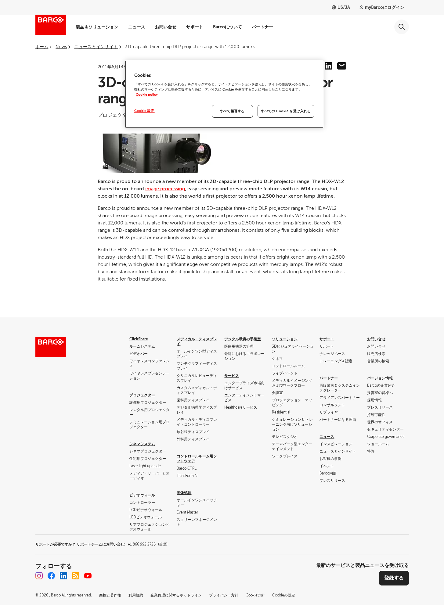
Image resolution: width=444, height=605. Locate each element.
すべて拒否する (232, 111)
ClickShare (138, 339)
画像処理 (184, 493)
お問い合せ (165, 26)
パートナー (262, 26)
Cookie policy (147, 95)
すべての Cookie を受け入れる (286, 111)
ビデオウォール (142, 495)
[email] (342, 66)
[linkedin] (328, 66)
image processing (165, 189)
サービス (231, 376)
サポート (194, 26)
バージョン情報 (380, 378)
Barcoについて (227, 26)
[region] (224, 94)
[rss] (75, 575)
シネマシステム (142, 444)
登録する (394, 578)
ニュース (136, 26)
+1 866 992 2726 (147, 544)
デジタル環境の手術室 (242, 339)
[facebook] (51, 575)
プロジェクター (142, 395)
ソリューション (285, 339)
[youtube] (88, 575)
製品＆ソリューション (97, 26)
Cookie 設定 (144, 111)
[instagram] (39, 575)
